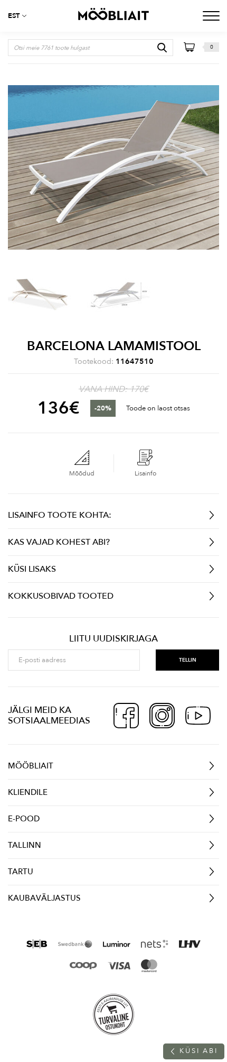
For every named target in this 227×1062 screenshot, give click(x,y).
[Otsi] (162, 48)
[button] (21, 16)
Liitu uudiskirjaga (113, 639)
